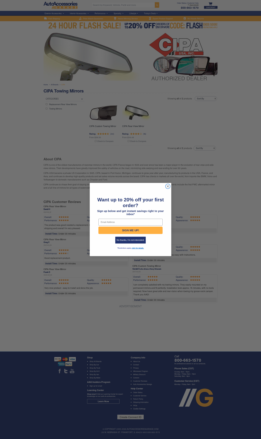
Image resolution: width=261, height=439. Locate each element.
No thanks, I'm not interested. (130, 242)
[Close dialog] (167, 183)
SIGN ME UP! (130, 233)
